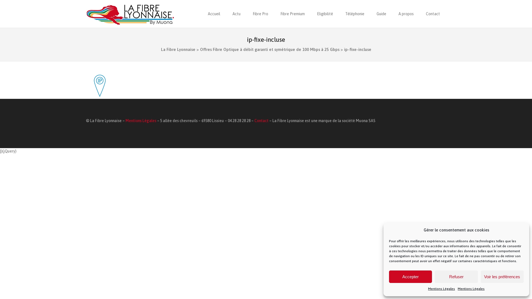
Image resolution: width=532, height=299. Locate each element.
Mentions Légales (441, 289)
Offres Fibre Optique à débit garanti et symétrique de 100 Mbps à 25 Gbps (269, 49)
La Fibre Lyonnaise (178, 49)
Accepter (410, 276)
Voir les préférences (502, 276)
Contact (261, 120)
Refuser (456, 276)
